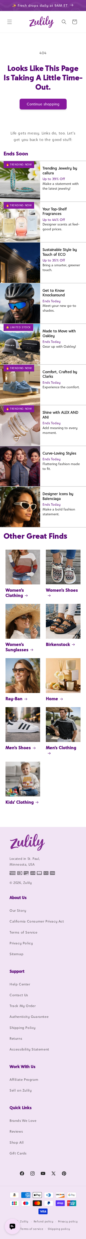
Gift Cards (18, 1153)
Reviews (16, 1131)
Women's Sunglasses (16, 647)
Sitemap (16, 954)
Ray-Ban (13, 698)
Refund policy (44, 1221)
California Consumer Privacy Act (37, 921)
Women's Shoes (62, 590)
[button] (9, 22)
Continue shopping (43, 104)
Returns (16, 1038)
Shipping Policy (23, 1028)
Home (52, 698)
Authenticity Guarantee (29, 1016)
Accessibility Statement (29, 1049)
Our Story (18, 910)
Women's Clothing (14, 593)
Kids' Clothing (19, 802)
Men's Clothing (61, 747)
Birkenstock (58, 644)
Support (17, 971)
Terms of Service (24, 932)
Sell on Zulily (21, 1090)
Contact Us (19, 995)
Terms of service (31, 1229)
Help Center (20, 984)
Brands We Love (23, 1120)
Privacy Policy (21, 943)
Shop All (17, 1142)
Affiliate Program (24, 1079)
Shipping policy (59, 1229)
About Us (18, 897)
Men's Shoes (18, 747)
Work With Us (22, 1066)
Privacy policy (68, 1221)
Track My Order (23, 1006)
